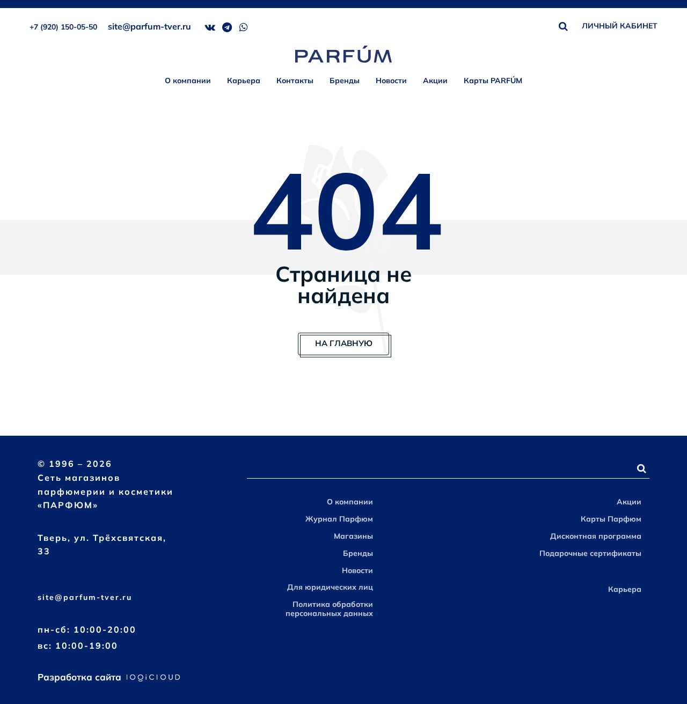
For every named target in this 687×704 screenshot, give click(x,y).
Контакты (294, 80)
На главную (343, 343)
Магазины (353, 536)
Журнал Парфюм (339, 519)
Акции (435, 80)
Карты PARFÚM (493, 80)
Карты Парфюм (611, 519)
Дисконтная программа (595, 536)
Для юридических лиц (330, 587)
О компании (188, 80)
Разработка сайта (81, 677)
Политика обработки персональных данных (329, 608)
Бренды (345, 80)
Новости (391, 80)
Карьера (243, 80)
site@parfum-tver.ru (149, 26)
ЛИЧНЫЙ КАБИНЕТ (619, 26)
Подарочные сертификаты (590, 553)
